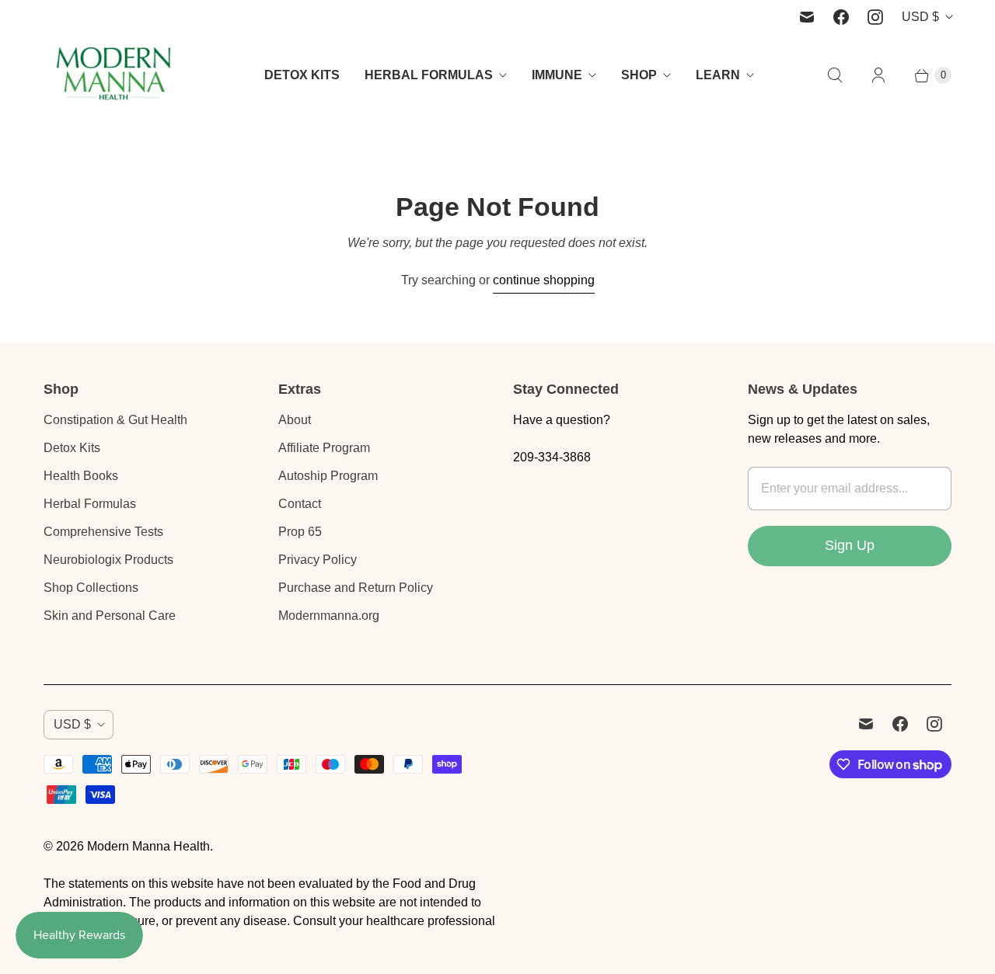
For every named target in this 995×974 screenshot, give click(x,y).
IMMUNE (557, 75)
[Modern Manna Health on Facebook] (841, 17)
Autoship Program (328, 475)
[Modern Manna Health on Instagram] (875, 17)
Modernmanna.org (328, 615)
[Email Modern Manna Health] (807, 17)
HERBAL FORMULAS (429, 75)
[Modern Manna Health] (113, 75)
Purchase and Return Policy (355, 587)
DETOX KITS (302, 75)
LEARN (718, 75)
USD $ (920, 16)
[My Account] (878, 75)
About (294, 419)
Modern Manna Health (148, 846)
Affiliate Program (324, 447)
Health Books (81, 475)
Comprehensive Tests (103, 531)
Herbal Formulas (90, 503)
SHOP (639, 75)
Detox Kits (72, 447)
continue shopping (544, 280)
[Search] (835, 75)
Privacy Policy (317, 559)
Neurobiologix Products (108, 559)
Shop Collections (91, 587)
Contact (299, 503)
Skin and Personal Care (110, 615)
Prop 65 (300, 531)
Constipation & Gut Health (115, 419)
